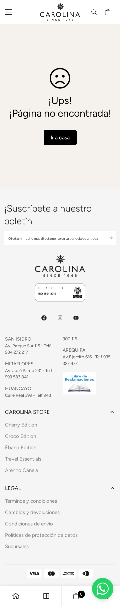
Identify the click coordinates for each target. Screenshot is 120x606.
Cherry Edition (21, 425)
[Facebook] (44, 318)
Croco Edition (20, 436)
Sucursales (17, 546)
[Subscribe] (105, 238)
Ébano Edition (20, 448)
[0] (107, 12)
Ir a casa (60, 137)
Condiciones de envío (29, 524)
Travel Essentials (23, 459)
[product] (16, 596)
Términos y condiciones (31, 501)
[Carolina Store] (60, 12)
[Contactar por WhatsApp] (102, 588)
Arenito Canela (21, 470)
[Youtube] (76, 318)
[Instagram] (60, 318)
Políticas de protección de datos (41, 535)
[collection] (46, 596)
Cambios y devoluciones (32, 512)
